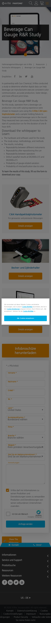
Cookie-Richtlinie (27, 307)
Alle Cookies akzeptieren (25, 318)
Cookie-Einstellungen (13, 309)
